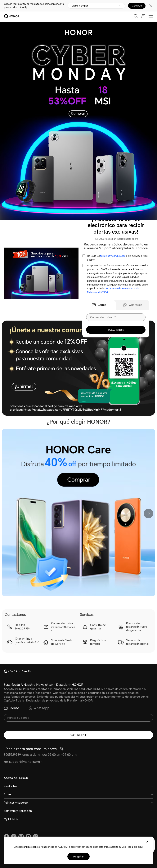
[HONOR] (13, 671)
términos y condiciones (112, 256)
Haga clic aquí (135, 847)
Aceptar (78, 856)
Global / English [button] (80, 5)
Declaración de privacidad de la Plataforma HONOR (59, 700)
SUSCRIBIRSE (116, 329)
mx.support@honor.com (22, 762)
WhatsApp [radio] (41, 708)
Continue (137, 5)
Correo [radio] (14, 708)
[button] (148, 513)
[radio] (99, 305)
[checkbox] (115, 258)
